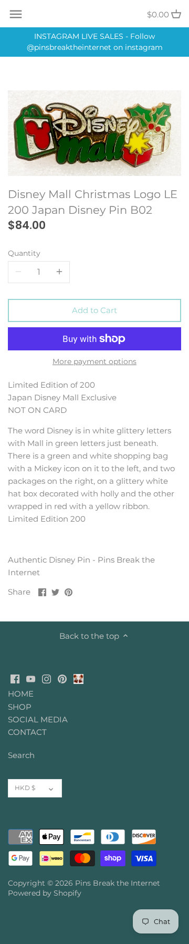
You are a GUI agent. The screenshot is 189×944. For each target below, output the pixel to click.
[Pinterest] (62, 677)
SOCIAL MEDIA (38, 719)
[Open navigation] (16, 14)
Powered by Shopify (44, 893)
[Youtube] (30, 677)
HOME (21, 694)
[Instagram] (46, 677)
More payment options (94, 362)
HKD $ (25, 788)
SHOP (20, 707)
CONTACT (27, 732)
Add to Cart (94, 310)
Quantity (24, 253)
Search (21, 755)
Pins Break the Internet (117, 883)
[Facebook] (14, 677)
